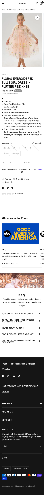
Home (3, 10)
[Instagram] (9, 375)
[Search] (37, 3)
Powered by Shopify (29, 486)
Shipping (4, 93)
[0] (40, 3)
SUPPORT (7, 419)
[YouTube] (15, 376)
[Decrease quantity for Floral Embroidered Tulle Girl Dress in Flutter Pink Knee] (3, 162)
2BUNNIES (22, 3)
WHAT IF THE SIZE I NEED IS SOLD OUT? (18, 334)
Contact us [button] (5, 391)
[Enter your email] (40, 446)
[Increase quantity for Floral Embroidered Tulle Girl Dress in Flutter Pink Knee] (10, 162)
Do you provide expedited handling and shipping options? (18, 321)
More (4, 457)
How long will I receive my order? (18, 313)
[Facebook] (4, 375)
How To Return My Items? (13, 328)
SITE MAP (7, 403)
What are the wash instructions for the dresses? (18, 341)
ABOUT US (7, 411)
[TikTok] (20, 375)
